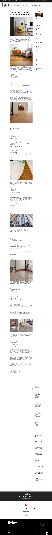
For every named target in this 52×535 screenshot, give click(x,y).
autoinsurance (40, 453)
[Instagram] (26, 505)
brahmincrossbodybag (39, 462)
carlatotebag (36, 471)
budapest (42, 466)
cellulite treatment (37, 472)
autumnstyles (36, 454)
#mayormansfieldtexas (37, 440)
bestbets (36, 459)
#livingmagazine (37, 436)
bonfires (42, 461)
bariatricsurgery (39, 455)
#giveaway (36, 435)
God (39, 443)
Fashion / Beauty (37, 443)
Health (41, 443)
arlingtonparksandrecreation (38, 449)
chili (39, 474)
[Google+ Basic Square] (37, 480)
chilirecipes (42, 474)
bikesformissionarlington (38, 461)
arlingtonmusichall (40, 448)
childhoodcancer (37, 474)
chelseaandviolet (40, 473)
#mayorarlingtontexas (37, 437)
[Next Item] (42, 15)
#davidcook (38, 434)
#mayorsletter (36, 441)
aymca (39, 454)
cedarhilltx (39, 471)
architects (36, 448)
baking (41, 454)
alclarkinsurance (37, 447)
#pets (41, 441)
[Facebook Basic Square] (35, 480)
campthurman (41, 468)
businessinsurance (37, 467)
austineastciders (37, 453)
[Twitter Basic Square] (36, 480)
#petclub (40, 441)
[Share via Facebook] (10, 378)
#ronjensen (39, 442)
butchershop (41, 467)
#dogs (41, 434)
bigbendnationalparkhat (40, 459)
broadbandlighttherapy (37, 466)
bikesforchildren (37, 460)
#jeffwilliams (39, 435)
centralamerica (41, 472)
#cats (35, 434)
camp (38, 468)
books (36, 462)
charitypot (36, 473)
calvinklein (36, 468)
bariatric (36, 455)
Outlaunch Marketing (40, 532)
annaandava (40, 447)
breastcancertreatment (37, 465)
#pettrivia (36, 442)
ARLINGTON (4, 0)
